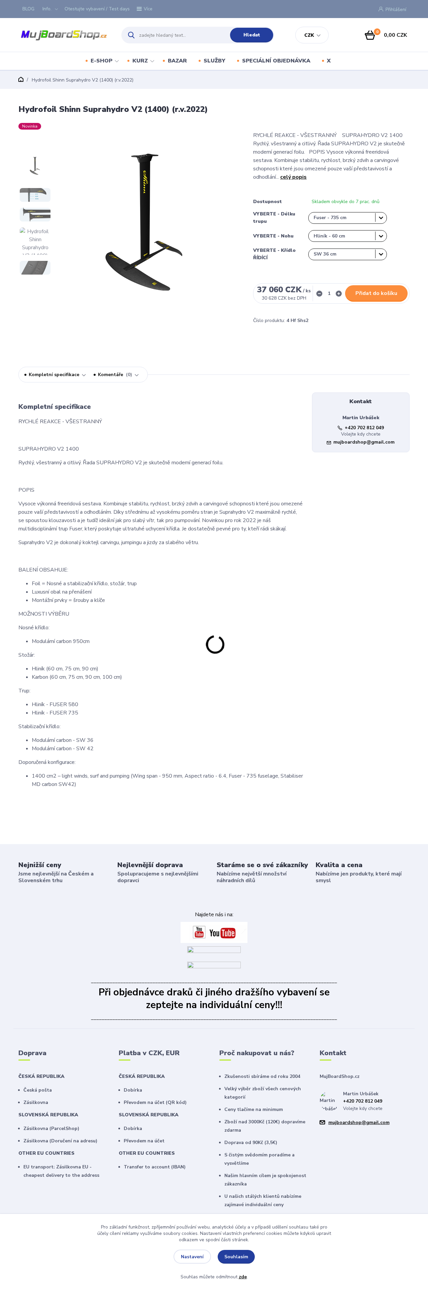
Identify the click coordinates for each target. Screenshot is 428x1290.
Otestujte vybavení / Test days (97, 9)
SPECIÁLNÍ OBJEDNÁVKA (276, 60)
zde (243, 1277)
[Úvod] (64, 35)
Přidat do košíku (376, 293)
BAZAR (177, 60)
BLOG (28, 9)
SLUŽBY (214, 60)
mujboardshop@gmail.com (364, 442)
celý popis (293, 177)
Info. (46, 9)
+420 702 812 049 (364, 428)
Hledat (251, 35)
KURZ (140, 60)
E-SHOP (101, 60)
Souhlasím (236, 1257)
